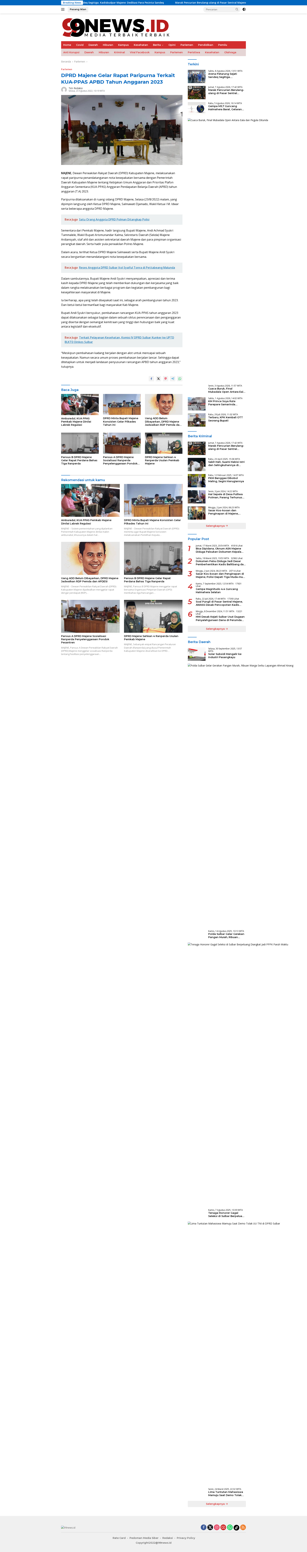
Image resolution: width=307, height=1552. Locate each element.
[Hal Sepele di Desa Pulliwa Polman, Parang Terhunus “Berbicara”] (197, 496)
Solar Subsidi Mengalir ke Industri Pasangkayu (224, 655)
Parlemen (187, 45)
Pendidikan (205, 45)
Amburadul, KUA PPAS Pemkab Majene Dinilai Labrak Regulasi (76, 421)
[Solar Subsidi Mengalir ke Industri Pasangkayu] (197, 654)
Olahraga (230, 52)
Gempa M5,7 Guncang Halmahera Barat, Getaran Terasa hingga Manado (225, 108)
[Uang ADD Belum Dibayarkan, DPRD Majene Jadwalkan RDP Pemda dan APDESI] (164, 404)
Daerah (93, 45)
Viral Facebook (140, 52)
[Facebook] (203, 1527)
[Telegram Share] (172, 378)
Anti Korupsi (71, 52)
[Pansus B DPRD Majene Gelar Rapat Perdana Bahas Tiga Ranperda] (80, 443)
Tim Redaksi (76, 88)
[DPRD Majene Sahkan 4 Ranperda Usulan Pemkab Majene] (164, 443)
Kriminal (119, 52)
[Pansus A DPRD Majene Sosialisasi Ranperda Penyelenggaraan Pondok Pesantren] (122, 443)
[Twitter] (210, 1527)
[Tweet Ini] (158, 378)
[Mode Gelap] (244, 9)
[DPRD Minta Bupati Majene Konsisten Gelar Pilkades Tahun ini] (122, 404)
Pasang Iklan (78, 9)
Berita (157, 45)
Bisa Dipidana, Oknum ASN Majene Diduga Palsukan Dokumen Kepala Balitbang (218, 550)
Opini (172, 45)
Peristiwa (194, 52)
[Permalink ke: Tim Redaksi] (64, 89)
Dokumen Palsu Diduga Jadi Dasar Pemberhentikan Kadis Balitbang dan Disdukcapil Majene (220, 563)
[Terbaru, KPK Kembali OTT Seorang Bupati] (197, 420)
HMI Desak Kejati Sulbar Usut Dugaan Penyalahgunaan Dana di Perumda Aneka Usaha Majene (220, 618)
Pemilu (222, 45)
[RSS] (243, 1527)
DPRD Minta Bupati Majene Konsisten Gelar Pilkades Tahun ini (120, 421)
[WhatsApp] (230, 1527)
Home (67, 45)
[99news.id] (118, 27)
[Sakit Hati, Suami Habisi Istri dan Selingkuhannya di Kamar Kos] (197, 464)
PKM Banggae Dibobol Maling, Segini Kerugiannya (226, 480)
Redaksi (167, 1538)
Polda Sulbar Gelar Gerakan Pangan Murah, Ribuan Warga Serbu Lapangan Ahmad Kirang (226, 935)
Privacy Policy (186, 1538)
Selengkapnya (215, 525)
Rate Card (119, 1538)
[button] (237, 9)
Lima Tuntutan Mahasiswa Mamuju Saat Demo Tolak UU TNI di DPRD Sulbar (225, 1493)
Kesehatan (141, 45)
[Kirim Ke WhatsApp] (179, 378)
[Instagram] (217, 1527)
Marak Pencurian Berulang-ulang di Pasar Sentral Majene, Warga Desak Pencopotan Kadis (182, 2)
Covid (80, 45)
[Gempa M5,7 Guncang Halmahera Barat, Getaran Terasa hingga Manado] (197, 108)
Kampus (123, 45)
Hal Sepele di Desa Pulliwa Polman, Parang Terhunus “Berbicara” (225, 496)
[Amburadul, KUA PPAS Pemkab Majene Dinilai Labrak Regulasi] (80, 404)
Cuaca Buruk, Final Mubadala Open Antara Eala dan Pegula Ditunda (226, 390)
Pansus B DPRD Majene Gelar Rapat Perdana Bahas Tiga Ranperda (79, 460)
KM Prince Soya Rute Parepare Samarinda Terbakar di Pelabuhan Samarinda (223, 403)
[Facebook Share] (151, 378)
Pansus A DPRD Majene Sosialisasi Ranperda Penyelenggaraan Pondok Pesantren (120, 460)
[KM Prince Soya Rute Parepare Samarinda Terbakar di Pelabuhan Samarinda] (197, 403)
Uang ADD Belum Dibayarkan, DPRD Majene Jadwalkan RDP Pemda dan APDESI (163, 421)
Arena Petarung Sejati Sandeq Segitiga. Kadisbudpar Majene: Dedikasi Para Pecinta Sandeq (222, 75)
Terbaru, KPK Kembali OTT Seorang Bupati (225, 419)
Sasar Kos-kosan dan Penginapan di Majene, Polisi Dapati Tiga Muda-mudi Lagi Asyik (224, 512)
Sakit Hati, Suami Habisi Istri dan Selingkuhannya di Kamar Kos (226, 463)
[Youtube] (223, 1527)
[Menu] (63, 9)
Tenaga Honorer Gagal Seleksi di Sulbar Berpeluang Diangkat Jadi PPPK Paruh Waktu (227, 1214)
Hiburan (108, 45)
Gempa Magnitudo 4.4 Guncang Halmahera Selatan (217, 590)
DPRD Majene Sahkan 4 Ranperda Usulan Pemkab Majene (162, 460)
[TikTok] (236, 1528)
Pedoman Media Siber (144, 1538)
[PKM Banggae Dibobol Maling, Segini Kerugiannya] (197, 480)
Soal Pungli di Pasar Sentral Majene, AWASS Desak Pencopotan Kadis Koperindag (219, 603)
